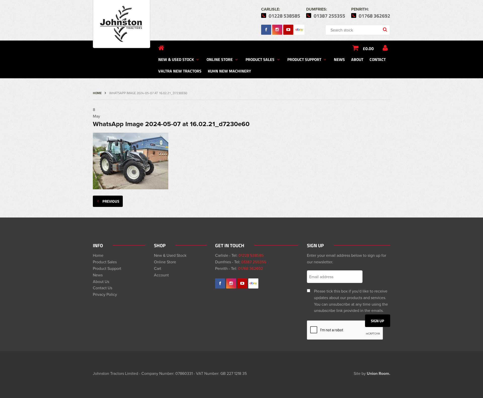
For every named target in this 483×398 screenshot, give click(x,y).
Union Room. (378, 373)
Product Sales (260, 59)
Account (161, 275)
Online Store (220, 59)
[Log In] (385, 48)
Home (97, 93)
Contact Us (102, 288)
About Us (101, 281)
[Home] (161, 48)
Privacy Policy (105, 294)
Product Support (304, 59)
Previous (110, 201)
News (339, 59)
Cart (157, 268)
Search (385, 30)
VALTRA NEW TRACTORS (180, 71)
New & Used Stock (176, 59)
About (357, 59)
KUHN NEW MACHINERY (229, 71)
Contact (378, 59)
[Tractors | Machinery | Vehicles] (121, 24)
